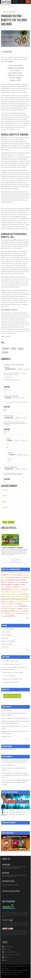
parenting (24, 598)
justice (14, 589)
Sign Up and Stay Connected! (12, 696)
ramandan (5, 348)
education (26, 577)
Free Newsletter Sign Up (10, 952)
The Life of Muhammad (9, 676)
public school (9, 606)
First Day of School (6, 736)
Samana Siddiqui (6, 632)
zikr (15, 616)
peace (11, 601)
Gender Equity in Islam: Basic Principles (13, 672)
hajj (20, 582)
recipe (28, 606)
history (23, 584)
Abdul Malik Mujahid (7, 635)
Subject (4, 501)
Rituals (8, 609)
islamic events (21, 587)
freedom (10, 582)
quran (14, 606)
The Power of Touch (7, 710)
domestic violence (15, 577)
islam (15, 587)
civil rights (11, 574)
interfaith (12, 587)
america (18, 572)
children (4, 574)
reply (5, 390)
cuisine (27, 575)
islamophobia (6, 589)
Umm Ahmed (5, 647)
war (22, 613)
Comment (5, 507)
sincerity (20, 608)
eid (2, 580)
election (4, 580)
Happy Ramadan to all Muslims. (9, 309)
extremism (18, 580)
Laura (21, 589)
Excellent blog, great (10, 467)
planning (3, 604)
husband (3, 586)
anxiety (21, 572)
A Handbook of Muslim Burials (11, 682)
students (18, 611)
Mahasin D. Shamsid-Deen (8, 641)
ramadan (23, 606)
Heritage (16, 584)
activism (6, 572)
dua (21, 577)
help (13, 585)
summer (21, 611)
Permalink (27, 368)
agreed (10, 453)
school (12, 608)
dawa (6, 577)
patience (7, 601)
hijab (20, 585)
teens (2, 613)
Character (26, 572)
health (13, 348)
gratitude (17, 582)
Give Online (7, 949)
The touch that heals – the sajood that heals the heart (15, 718)
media (7, 591)
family (23, 579)
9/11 (2, 572)
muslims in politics (11, 597)
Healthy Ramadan (9, 12)
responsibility (4, 609)
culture (2, 577)
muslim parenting (16, 594)
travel (12, 613)
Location (4, 495)
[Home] (6, 2)
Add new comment (6, 336)
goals (14, 582)
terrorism (8, 613)
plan (28, 601)
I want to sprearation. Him (8, 765)
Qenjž (8, 438)
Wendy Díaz (5, 638)
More (27, 618)
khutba (17, 589)
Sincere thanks (8, 416)
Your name (5, 489)
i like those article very (11, 396)
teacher (26, 611)
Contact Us (7, 957)
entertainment (11, 580)
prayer (19, 603)
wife (28, 613)
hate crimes (4, 584)
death (9, 577)
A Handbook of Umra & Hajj (10, 661)
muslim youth (9, 598)
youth (11, 615)
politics (15, 604)
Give (28, 1)
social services (25, 609)
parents (3, 601)
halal (23, 582)
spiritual (5, 352)
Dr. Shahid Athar (7, 52)
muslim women (20, 596)
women (2, 616)
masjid (3, 591)
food (6, 582)
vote (20, 613)
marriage (25, 589)
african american (12, 572)
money (14, 592)
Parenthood (17, 599)
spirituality (11, 610)
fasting (20, 348)
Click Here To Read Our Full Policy (10, 885)
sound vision (4, 611)
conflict (23, 575)
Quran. (11, 61)
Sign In (6, 960)
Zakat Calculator (8, 946)
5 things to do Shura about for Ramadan (12, 548)
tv (14, 613)
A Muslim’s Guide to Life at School (12, 664)
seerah (15, 609)
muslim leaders (5, 594)
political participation (9, 604)
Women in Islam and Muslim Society (12, 679)
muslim (24, 592)
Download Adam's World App (11, 954)
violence (17, 613)
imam (8, 587)
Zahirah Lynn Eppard (7, 644)
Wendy (25, 613)
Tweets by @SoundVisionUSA (8, 749)
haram (26, 582)
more (27, 649)
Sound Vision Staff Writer (8, 629)
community (18, 574)
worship (7, 616)
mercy (11, 591)
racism (17, 606)
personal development (20, 601)
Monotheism (19, 592)
